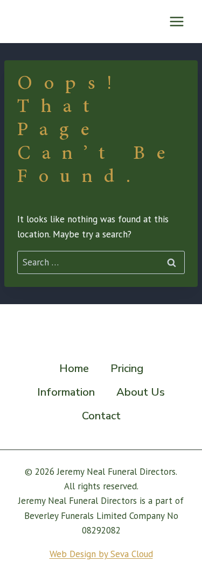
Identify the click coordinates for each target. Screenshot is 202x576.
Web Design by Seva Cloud (101, 554)
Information (66, 392)
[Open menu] (176, 21)
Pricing (126, 368)
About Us (140, 392)
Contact (101, 416)
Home (74, 368)
